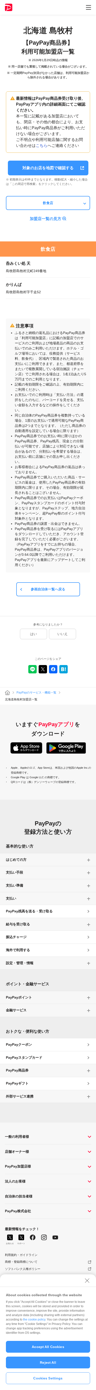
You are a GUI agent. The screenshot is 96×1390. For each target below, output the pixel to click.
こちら (42, 145)
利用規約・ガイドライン (21, 1255)
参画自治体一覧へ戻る (48, 589)
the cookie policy (34, 1319)
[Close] (87, 1280)
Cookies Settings (48, 1378)
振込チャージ (16, 937)
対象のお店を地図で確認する (48, 168)
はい (33, 634)
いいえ (62, 634)
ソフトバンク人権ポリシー (22, 1269)
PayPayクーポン (19, 1044)
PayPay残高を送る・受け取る (29, 911)
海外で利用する (18, 950)
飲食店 (48, 203)
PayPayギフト (17, 1083)
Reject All (48, 1362)
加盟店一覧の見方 (45, 219)
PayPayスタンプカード (24, 1057)
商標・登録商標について (21, 1262)
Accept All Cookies (48, 1347)
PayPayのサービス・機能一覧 (36, 692)
